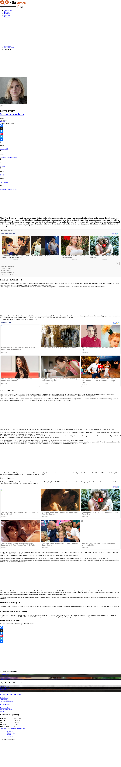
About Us (10, 731)
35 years (2, 166)
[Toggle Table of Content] (117, 263)
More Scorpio (5, 704)
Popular (7, 13)
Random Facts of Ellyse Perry (9, 274)
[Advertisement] (53, 31)
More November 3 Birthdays (10, 694)
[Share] (60, 139)
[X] (60, 128)
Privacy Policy (11, 733)
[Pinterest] (60, 134)
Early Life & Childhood (8, 266)
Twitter (9, 734)
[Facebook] (60, 125)
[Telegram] (60, 136)
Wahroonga (3, 157)
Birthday (7, 12)
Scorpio (2, 175)
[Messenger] (60, 131)
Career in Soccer (6, 270)
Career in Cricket (6, 268)
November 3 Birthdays (6, 701)
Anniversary (8, 10)
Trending (7, 15)
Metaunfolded (7, 46)
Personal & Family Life (8, 272)
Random (7, 17)
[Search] (21, 7)
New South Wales (12, 157)
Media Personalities (9, 47)
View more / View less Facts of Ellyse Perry (12, 728)
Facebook (10, 736)
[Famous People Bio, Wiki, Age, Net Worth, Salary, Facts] (13, 4)
